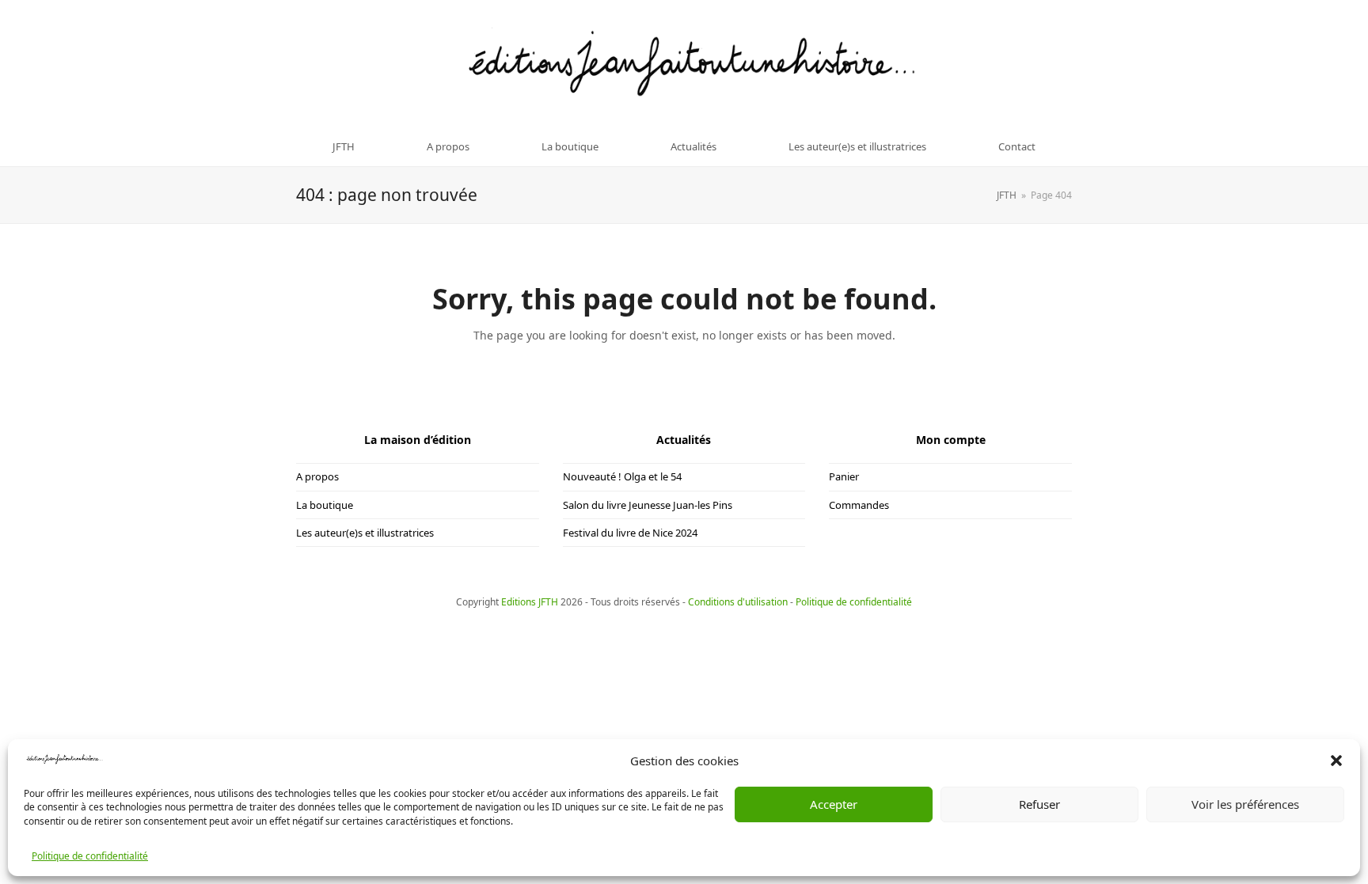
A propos (317, 476)
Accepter (833, 804)
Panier (844, 476)
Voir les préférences (1245, 804)
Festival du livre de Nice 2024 (630, 532)
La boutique (324, 505)
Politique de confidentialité (90, 856)
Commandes (859, 505)
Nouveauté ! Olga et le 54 (622, 476)
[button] (1336, 760)
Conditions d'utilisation (738, 602)
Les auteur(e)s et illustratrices (365, 532)
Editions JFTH (529, 602)
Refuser (1039, 804)
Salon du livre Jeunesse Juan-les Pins (647, 505)
